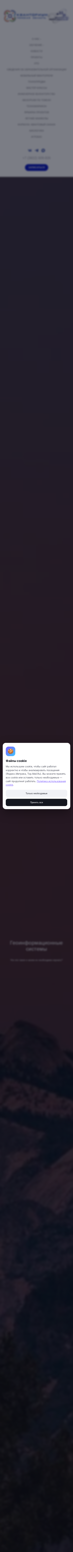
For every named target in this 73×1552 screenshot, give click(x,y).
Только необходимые (36, 793)
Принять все (36, 802)
